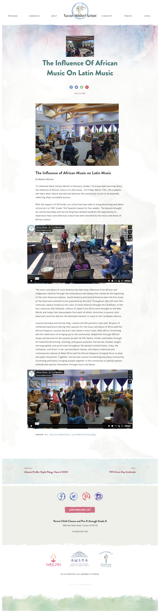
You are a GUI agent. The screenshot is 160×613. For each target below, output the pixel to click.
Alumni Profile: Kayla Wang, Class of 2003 (46, 472)
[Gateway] (106, 569)
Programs (13, 16)
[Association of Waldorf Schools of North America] (79, 569)
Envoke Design (86, 584)
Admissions (34, 16)
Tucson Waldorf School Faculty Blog (83, 434)
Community (106, 16)
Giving (147, 16)
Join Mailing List (80, 509)
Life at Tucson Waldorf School (59, 434)
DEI (46, 434)
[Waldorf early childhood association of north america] (53, 569)
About (54, 16)
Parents (128, 16)
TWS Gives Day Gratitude (122, 472)
